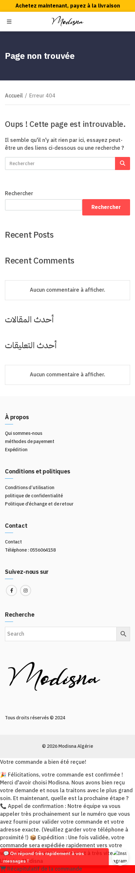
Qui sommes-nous (23, 433)
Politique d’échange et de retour (39, 504)
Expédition (16, 449)
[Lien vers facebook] (11, 590)
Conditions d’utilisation (29, 487)
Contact (13, 542)
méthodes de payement (29, 441)
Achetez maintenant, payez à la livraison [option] (67, 6)
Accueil (14, 96)
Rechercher (19, 193)
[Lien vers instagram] (25, 590)
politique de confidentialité (34, 495)
